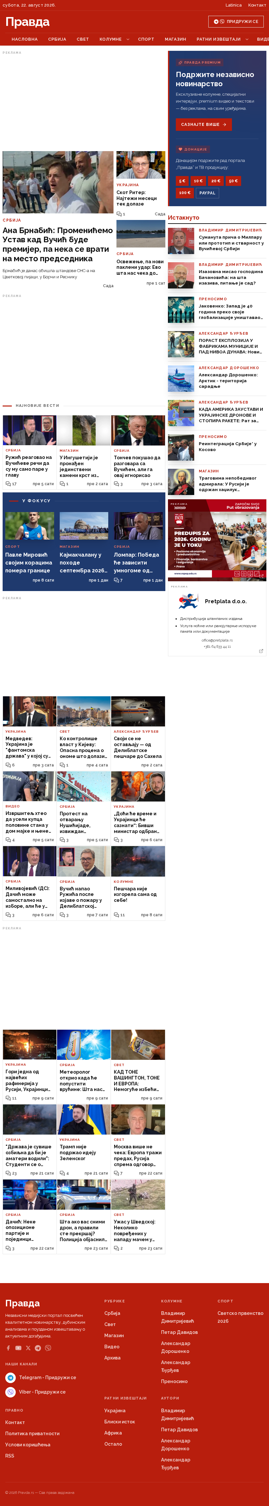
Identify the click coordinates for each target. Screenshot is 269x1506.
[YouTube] (18, 1348)
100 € (185, 192)
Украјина (115, 1410)
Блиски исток (119, 1421)
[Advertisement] (84, 103)
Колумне (111, 39)
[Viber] (48, 1348)
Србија (57, 39)
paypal (207, 193)
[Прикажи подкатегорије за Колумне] (128, 39)
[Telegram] (38, 1348)
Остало (113, 1444)
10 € (198, 181)
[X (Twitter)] (28, 1348)
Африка (113, 1433)
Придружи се (242, 21)
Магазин (175, 39)
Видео (111, 1346)
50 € (233, 181)
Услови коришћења (28, 1444)
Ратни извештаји (219, 39)
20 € (215, 181)
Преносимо (174, 1381)
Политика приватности (32, 1433)
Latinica (234, 5)
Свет (83, 39)
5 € (182, 181)
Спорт (146, 39)
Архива (112, 1357)
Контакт (257, 5)
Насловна (25, 39)
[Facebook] (8, 1348)
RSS (9, 1455)
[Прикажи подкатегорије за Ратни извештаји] (247, 39)
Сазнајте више (200, 124)
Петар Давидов (179, 1332)
